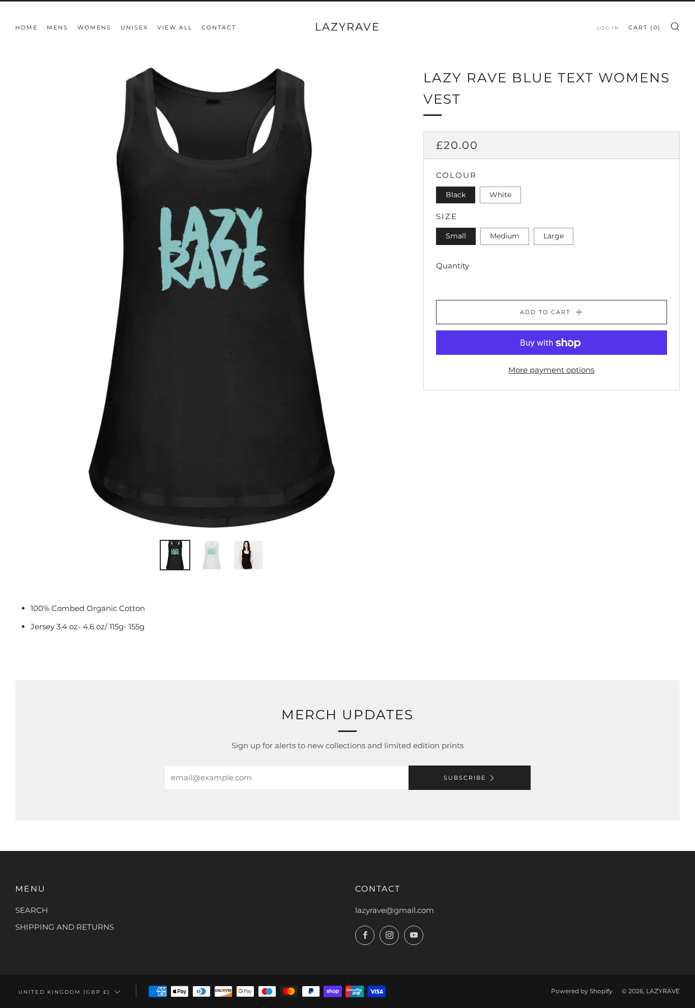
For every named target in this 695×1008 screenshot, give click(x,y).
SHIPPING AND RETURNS (64, 927)
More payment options (551, 370)
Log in (608, 27)
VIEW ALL (174, 27)
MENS (57, 27)
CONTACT (218, 27)
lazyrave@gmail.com (394, 910)
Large (553, 236)
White (500, 195)
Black (456, 195)
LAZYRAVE (347, 26)
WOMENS (94, 27)
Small (456, 236)
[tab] (175, 555)
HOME (26, 27)
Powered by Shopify (582, 991)
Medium (504, 236)
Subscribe (465, 777)
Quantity (452, 266)
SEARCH (31, 910)
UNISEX (134, 27)
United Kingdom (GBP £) (64, 992)
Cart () (644, 27)
